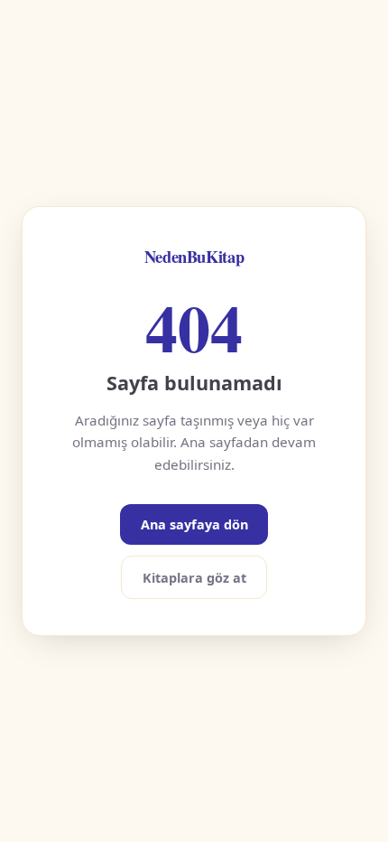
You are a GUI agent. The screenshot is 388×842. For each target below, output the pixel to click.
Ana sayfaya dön (194, 524)
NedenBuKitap (194, 256)
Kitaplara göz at (194, 577)
